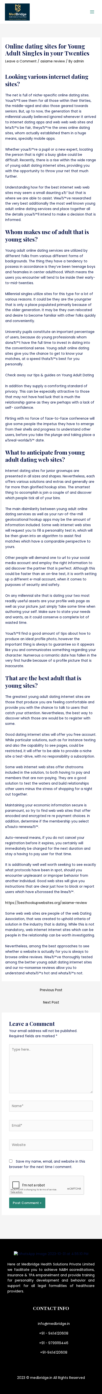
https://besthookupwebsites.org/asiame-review (46, 903)
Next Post (51, 1002)
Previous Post (51, 990)
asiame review (52, 61)
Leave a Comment (21, 61)
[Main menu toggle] (92, 12)
